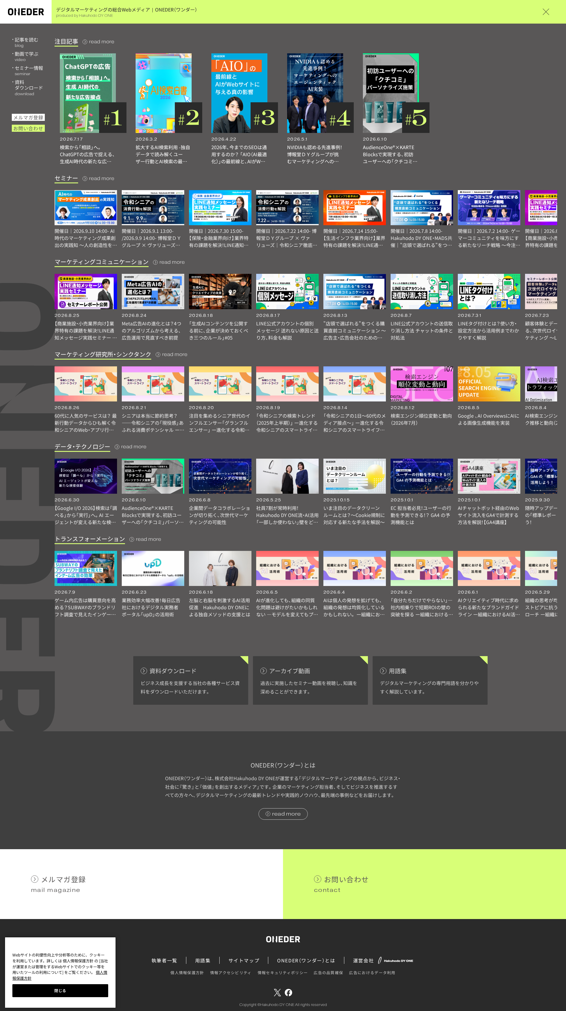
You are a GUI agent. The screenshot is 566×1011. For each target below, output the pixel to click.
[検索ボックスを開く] (554, 12)
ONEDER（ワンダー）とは (306, 960)
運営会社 (363, 960)
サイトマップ (244, 960)
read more (101, 42)
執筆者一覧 (164, 960)
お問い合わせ (28, 128)
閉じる (60, 990)
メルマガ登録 (28, 117)
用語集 (203, 960)
